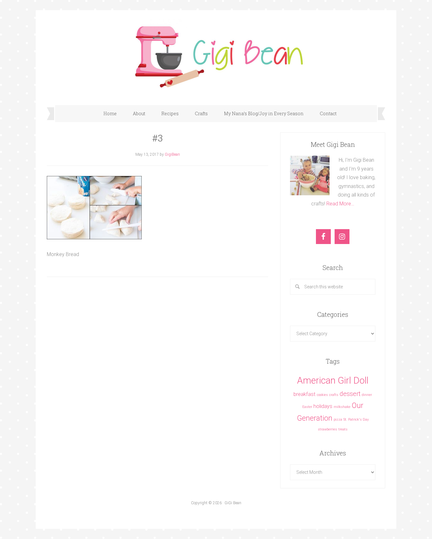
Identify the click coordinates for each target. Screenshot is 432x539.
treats (343, 429)
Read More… (340, 204)
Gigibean (216, 54)
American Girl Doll (332, 380)
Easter (307, 407)
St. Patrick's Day (356, 419)
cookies (322, 395)
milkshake (342, 407)
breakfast (304, 394)
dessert (350, 394)
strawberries (327, 429)
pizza (338, 419)
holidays (322, 406)
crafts (333, 395)
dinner (367, 395)
